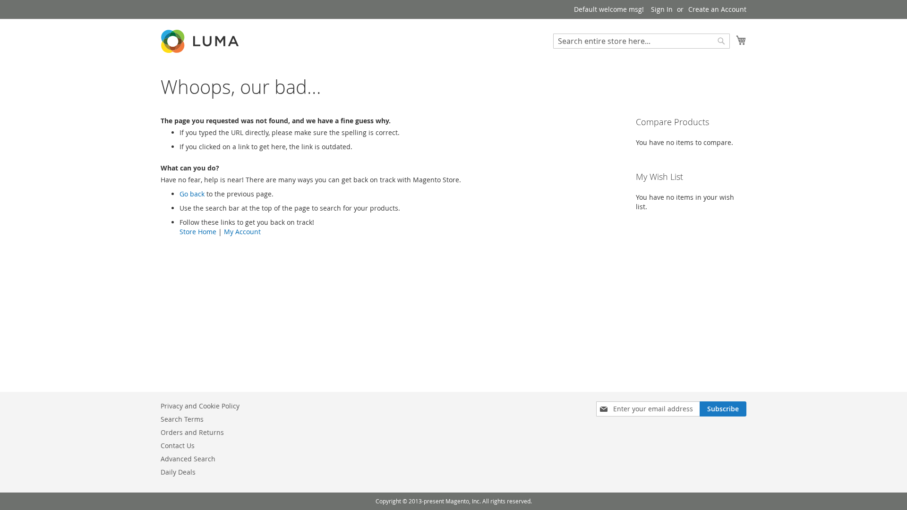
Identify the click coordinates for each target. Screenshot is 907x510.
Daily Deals (178, 472)
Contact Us (178, 445)
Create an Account (717, 9)
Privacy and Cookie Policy (200, 405)
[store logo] (201, 41)
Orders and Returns (192, 432)
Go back (192, 193)
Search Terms (182, 419)
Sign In (662, 9)
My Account (242, 231)
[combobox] (641, 41)
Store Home (198, 231)
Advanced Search (188, 458)
